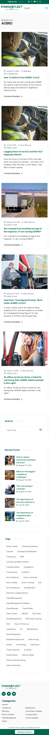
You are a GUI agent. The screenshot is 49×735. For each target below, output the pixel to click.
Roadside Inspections (15, 639)
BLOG (28, 8)
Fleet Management (14, 598)
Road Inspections (13, 634)
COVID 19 (25, 572)
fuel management (13, 619)
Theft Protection (13, 650)
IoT (21, 629)
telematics (34, 644)
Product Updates (32, 718)
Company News (12, 567)
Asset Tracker (12, 546)
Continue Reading (12, 96)
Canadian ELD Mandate (27, 551)
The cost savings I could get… (24, 487)
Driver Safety (11, 582)
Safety (9, 644)
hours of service (21, 624)
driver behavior (12, 577)
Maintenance (32, 629)
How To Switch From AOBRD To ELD (21, 77)
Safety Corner (11, 148)
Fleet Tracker (11, 613)
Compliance (29, 567)
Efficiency (5, 711)
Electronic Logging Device (17, 593)
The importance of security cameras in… (26, 500)
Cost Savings (11, 572)
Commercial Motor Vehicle (17, 562)
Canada (9, 551)
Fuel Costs (36, 613)
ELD (39, 582)
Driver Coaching (30, 577)
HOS (8, 624)
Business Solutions (30, 546)
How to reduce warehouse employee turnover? (26, 460)
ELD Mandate (29, 588)
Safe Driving (33, 639)
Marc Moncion (26, 145)
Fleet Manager (12, 608)
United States (12, 655)
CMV (22, 557)
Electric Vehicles (8, 714)
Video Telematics (13, 665)
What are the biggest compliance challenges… (25, 474)
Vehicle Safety (28, 655)
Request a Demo (24, 732)
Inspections (11, 629)
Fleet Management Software (18, 603)
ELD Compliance (13, 588)
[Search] (42, 427)
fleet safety (28, 608)
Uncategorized (12, 74)
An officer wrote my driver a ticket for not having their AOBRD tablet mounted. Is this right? (24, 380)
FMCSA (25, 613)
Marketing (27, 71)
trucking (27, 650)
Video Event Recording (15, 660)
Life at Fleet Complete (34, 711)
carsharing (11, 557)
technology (21, 644)
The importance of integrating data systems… (24, 515)
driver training (28, 582)
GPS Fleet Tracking (33, 619)
